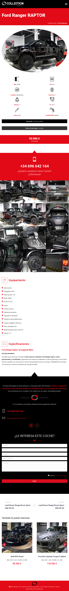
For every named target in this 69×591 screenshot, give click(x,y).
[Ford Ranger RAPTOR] (11, 191)
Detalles (17, 538)
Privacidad (51, 586)
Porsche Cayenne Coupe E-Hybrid (52, 556)
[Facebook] (37, 425)
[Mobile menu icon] (66, 4)
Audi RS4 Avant (17, 556)
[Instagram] (31, 425)
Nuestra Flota (52, 23)
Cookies (57, 586)
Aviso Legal (44, 586)
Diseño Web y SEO (31, 589)
